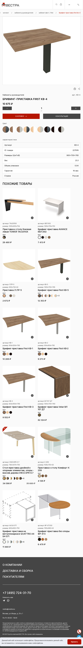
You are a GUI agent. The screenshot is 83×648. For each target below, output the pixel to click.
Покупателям (13, 576)
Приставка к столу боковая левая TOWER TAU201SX (17, 230)
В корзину (20, 116)
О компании (12, 564)
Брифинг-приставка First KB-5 (53, 290)
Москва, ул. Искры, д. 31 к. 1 (13, 613)
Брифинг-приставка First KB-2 (53, 348)
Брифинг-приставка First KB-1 (18, 348)
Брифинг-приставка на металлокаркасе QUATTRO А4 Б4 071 (18, 534)
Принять (74, 642)
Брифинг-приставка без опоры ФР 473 (53, 532)
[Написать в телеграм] (79, 637)
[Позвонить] (79, 631)
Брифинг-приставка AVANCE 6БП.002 (52, 230)
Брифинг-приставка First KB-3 (18, 407)
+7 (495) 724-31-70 (17, 593)
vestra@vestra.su (9, 609)
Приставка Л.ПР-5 (12, 290)
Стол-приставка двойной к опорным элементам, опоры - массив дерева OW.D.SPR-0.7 (18, 470)
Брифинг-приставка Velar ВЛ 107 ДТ (52, 408)
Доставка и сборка (18, 570)
